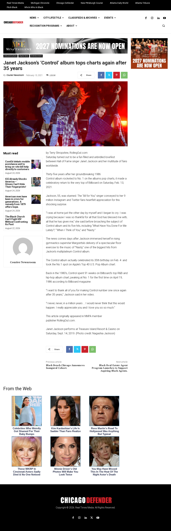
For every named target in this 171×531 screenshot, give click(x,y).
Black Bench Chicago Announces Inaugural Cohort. (65, 367)
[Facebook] (146, 18)
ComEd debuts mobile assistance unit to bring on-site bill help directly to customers (17, 165)
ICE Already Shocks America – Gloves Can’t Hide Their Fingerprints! (16, 183)
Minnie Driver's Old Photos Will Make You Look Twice (65, 471)
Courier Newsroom (15, 75)
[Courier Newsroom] (23, 248)
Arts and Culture (10, 56)
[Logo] (85, 500)
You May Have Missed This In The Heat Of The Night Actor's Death (104, 471)
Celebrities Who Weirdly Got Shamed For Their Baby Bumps (27, 431)
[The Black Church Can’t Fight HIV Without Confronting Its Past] (36, 219)
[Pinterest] (116, 75)
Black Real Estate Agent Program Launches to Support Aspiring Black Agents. (110, 368)
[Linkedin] (158, 18)
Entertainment (36, 56)
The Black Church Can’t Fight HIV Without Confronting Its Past (16, 220)
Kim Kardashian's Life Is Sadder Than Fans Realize (65, 430)
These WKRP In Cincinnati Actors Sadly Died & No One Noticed (26, 471)
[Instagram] (152, 18)
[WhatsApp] (124, 75)
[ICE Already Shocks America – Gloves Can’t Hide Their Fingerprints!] (36, 181)
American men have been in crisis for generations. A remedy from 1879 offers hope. (16, 201)
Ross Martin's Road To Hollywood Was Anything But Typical (104, 431)
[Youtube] (164, 18)
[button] (163, 25)
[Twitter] (109, 75)
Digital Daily (23, 56)
